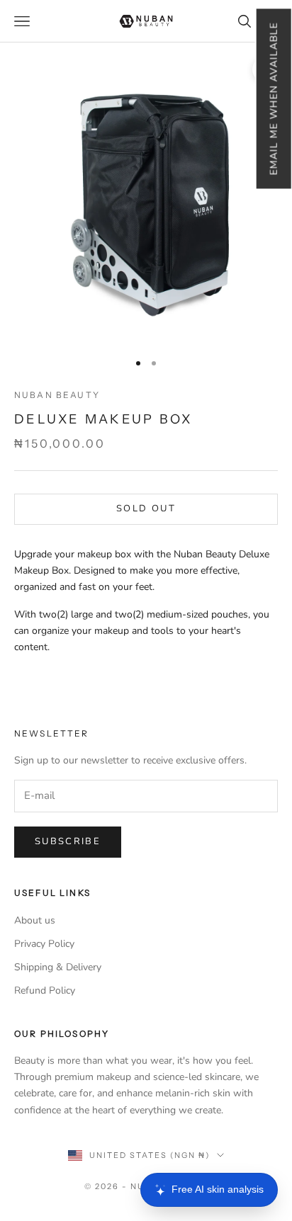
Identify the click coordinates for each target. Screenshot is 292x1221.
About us (34, 920)
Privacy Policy (44, 943)
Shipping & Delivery (57, 967)
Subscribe (68, 841)
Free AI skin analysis (218, 1189)
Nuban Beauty (57, 395)
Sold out (146, 508)
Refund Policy (44, 990)
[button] (273, 98)
